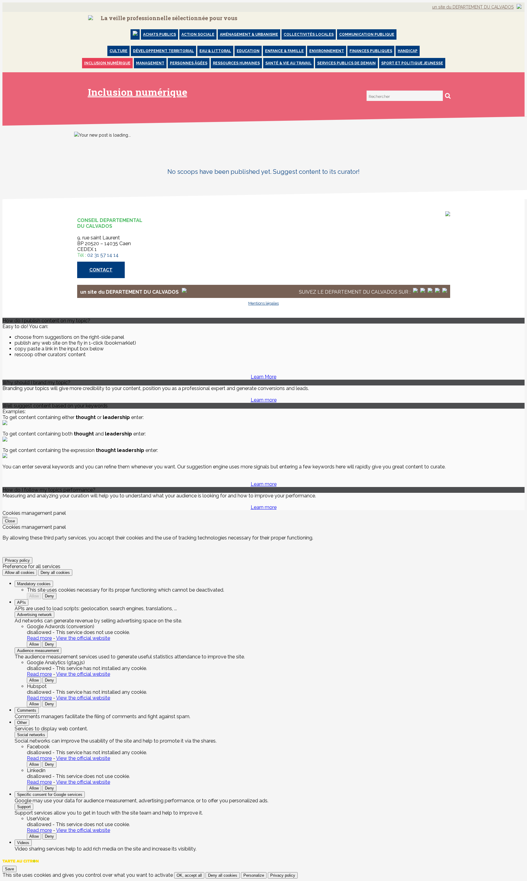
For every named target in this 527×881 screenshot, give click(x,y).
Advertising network (34, 614)
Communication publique (366, 34)
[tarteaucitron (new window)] (20, 864)
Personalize (253, 875)
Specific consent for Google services (49, 794)
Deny (49, 596)
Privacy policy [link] (17, 560)
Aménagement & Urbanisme (249, 34)
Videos (23, 842)
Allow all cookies (19, 572)
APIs (21, 602)
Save (9, 869)
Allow (34, 596)
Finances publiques (371, 51)
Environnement (326, 51)
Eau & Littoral (215, 51)
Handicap (408, 51)
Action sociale (197, 34)
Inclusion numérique (107, 63)
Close (10, 521)
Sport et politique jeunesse (412, 63)
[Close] (4, 517)
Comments (26, 710)
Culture (118, 51)
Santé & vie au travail (288, 63)
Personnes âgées (188, 63)
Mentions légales (263, 303)
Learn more (264, 400)
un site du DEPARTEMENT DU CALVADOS (473, 7)
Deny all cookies (55, 572)
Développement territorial (163, 51)
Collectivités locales (309, 34)
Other (22, 722)
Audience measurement (38, 650)
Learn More (263, 377)
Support (24, 806)
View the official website (83, 638)
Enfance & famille (284, 51)
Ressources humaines (236, 63)
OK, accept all (189, 875)
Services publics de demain (346, 63)
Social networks (31, 734)
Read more (39, 638)
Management (150, 63)
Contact (101, 270)
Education (248, 51)
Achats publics (159, 34)
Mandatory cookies (34, 584)
